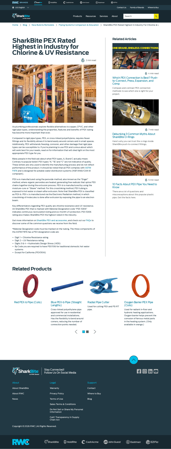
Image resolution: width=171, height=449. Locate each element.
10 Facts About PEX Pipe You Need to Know (134, 186)
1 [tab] (83, 331)
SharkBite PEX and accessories (52, 220)
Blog (25, 25)
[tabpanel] (30, 289)
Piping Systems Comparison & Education (79, 25)
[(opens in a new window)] (52, 2)
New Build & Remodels (43, 25)
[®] (38, 2)
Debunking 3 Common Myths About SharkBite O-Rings (133, 136)
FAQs (88, 220)
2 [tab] (87, 331)
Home (15, 25)
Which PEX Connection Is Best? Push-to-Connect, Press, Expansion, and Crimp (135, 80)
